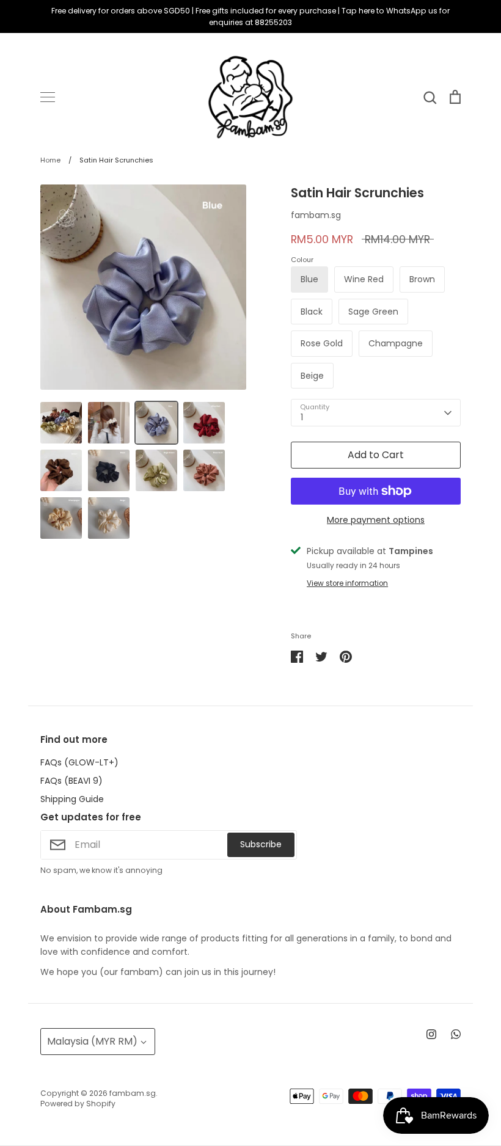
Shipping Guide (72, 799)
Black (312, 311)
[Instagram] (431, 1034)
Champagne (395, 343)
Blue (309, 279)
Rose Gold (322, 343)
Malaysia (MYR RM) (92, 1041)
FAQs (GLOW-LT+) (79, 762)
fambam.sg (316, 215)
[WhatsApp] (456, 1034)
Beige (312, 376)
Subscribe (261, 844)
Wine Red (364, 279)
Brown (422, 279)
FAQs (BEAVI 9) (71, 781)
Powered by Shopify (77, 1103)
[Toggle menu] (47, 97)
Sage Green (373, 311)
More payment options (376, 520)
